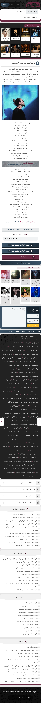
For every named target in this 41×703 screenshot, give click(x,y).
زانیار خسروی (10, 387)
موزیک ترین (31, 11)
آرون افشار (27, 343)
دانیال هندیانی (34, 380)
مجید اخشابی (34, 439)
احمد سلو (12, 347)
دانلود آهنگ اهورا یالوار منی (30, 574)
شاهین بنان (23, 402)
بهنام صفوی (27, 365)
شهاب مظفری (25, 406)
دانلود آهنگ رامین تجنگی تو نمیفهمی (26, 654)
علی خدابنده (14, 410)
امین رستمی (18, 358)
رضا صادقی (27, 384)
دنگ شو (25, 380)
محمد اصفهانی (24, 446)
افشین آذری (34, 350)
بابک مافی (18, 361)
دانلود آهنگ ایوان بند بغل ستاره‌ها (28, 577)
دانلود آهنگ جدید (32, 647)
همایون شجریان (20, 472)
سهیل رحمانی (7, 391)
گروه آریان (35, 435)
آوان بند (12, 343)
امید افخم (13, 350)
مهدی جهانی (17, 461)
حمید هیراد (25, 376)
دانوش (12, 376)
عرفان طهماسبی (24, 410)
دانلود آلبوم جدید (29, 496)
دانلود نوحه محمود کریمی (30, 606)
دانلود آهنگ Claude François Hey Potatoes (26, 539)
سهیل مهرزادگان (33, 395)
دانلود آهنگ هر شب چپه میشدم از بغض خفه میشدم (22, 672)
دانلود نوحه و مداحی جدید (26, 502)
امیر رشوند (18, 354)
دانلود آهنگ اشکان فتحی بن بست (28, 657)
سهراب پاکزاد (16, 391)
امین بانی (26, 358)
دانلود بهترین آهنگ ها (25, 698)
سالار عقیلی (34, 391)
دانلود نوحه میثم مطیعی (30, 618)
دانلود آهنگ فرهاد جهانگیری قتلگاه (27, 590)
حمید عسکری (34, 376)
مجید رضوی (15, 439)
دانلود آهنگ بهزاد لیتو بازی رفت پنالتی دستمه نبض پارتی (21, 666)
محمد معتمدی (34, 450)
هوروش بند (10, 472)
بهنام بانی (35, 365)
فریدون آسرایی (8, 428)
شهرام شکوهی (14, 406)
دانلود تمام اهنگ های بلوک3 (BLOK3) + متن (24, 515)
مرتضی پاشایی (24, 454)
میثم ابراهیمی (34, 469)
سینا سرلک (5, 398)
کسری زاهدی (17, 432)
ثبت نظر (34, 326)
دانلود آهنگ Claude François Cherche (27, 546)
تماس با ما (19, 11)
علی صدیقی (16, 413)
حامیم (14, 369)
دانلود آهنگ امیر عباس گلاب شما (23, 63)
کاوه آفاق (26, 432)
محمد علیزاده (15, 446)
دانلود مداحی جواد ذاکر (31, 628)
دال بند (18, 376)
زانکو (17, 387)
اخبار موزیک (13, 698)
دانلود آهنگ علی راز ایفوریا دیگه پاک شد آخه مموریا (22, 669)
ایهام (3, 358)
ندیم (37, 472)
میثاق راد (8, 465)
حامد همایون (21, 369)
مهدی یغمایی (16, 465)
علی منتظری (15, 417)
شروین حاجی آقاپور (12, 402)
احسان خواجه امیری (32, 347)
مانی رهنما (11, 435)
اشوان (6, 347)
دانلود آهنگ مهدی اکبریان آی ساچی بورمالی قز (24, 533)
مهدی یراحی (26, 465)
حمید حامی (13, 373)
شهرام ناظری (34, 410)
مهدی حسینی (8, 461)
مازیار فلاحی (26, 435)
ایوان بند (35, 361)
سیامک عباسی (15, 395)
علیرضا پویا (24, 421)
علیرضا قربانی (14, 424)
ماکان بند (18, 435)
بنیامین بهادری (8, 361)
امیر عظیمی (34, 358)
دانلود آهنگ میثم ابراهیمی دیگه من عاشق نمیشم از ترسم (20, 559)
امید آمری (21, 350)
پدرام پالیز (12, 365)
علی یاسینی (6, 417)
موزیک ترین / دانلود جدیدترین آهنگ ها (33, 4)
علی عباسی (8, 413)
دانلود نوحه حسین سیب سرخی (28, 612)
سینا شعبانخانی (33, 402)
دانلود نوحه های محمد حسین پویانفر (27, 621)
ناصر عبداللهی (6, 469)
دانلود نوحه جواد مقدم (31, 603)
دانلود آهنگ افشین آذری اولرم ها (28, 580)
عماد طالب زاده (34, 428)
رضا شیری (35, 384)
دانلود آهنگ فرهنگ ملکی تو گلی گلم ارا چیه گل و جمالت (21, 521)
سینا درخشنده (14, 398)
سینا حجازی (23, 398)
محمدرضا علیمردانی (10, 450)
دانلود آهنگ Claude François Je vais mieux (25, 518)
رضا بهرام (8, 380)
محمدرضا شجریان (22, 450)
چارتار (28, 369)
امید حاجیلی (34, 354)
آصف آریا (19, 343)
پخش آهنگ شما (29, 17)
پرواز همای (35, 369)
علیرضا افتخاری (33, 421)
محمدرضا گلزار (34, 454)
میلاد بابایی (24, 469)
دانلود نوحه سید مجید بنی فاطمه (28, 615)
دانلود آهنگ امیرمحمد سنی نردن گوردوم (26, 568)
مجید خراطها (24, 439)
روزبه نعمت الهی (25, 387)
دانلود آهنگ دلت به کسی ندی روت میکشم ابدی (23, 675)
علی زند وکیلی (34, 413)
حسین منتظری (23, 373)
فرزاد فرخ (25, 428)
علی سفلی (25, 413)
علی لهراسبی (24, 417)
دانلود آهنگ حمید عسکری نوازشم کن (27, 571)
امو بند (28, 350)
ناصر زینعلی (15, 469)
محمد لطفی (5, 446)
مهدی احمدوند (27, 461)
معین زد (36, 461)
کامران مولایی (34, 432)
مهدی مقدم (34, 465)
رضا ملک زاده (19, 384)
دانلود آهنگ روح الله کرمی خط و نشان (27, 678)
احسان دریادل (21, 347)
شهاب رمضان (34, 406)
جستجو (5, 4)
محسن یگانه (34, 446)
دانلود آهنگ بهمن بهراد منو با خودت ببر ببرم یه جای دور (21, 536)
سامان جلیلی (26, 391)
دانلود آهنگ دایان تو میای (30, 565)
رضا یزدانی (10, 384)
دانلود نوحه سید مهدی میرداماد (28, 609)
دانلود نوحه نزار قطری (31, 631)
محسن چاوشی (21, 443)
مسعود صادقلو (24, 458)
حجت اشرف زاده (33, 373)
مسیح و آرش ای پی (12, 458)
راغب (19, 380)
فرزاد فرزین (17, 428)
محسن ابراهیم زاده (33, 443)
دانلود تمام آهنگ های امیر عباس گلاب (18, 257)
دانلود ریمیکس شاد (28, 489)
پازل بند (19, 365)
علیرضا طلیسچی (33, 424)
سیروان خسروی (33, 398)
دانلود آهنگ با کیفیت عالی (19, 245)
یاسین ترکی (34, 476)
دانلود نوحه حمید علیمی (30, 634)
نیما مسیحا (30, 472)
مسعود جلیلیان (13, 454)
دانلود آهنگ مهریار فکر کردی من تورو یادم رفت (24, 562)
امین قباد (10, 358)
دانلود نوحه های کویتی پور (30, 625)
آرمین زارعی (35, 343)
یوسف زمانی (26, 476)
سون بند (24, 395)
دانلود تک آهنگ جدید (28, 483)
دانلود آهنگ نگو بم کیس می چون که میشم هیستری (22, 524)
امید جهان (5, 350)
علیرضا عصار (23, 424)
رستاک (15, 380)
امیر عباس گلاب (23, 222)
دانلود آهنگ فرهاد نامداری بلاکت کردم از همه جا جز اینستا (21, 681)
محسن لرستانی (10, 443)
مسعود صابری (34, 458)
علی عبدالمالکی (34, 417)
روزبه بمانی (35, 387)
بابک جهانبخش (27, 361)
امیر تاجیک (26, 354)
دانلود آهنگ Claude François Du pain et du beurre (23, 542)
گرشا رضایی (8, 432)
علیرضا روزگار (15, 421)
